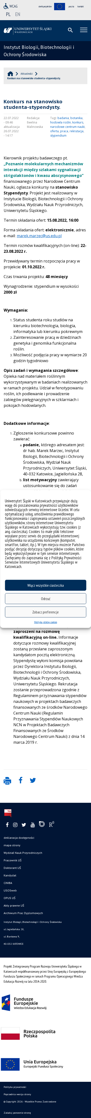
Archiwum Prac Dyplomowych (23, 913)
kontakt (81, 6)
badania (63, 118)
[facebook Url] (7, 825)
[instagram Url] (15, 825)
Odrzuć (45, 598)
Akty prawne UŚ (14, 905)
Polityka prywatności (15, 1087)
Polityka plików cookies (45, 622)
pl (8, 14)
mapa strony (12, 845)
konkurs (77, 122)
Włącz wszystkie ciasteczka (45, 585)
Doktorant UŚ (12, 868)
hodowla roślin (60, 122)
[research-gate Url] (51, 825)
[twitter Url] (24, 825)
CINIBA (8, 883)
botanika (76, 118)
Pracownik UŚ (12, 860)
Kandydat (10, 875)
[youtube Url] (33, 825)
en (17, 14)
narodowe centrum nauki (67, 127)
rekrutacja (76, 131)
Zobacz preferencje (45, 612)
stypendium (58, 135)
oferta (54, 131)
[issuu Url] (42, 825)
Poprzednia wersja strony (17, 1094)
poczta (71, 6)
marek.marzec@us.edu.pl (39, 235)
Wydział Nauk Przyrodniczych (23, 853)
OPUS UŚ (9, 898)
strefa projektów (45, 6)
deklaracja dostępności (19, 837)
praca (64, 131)
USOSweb (10, 890)
